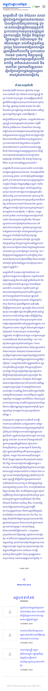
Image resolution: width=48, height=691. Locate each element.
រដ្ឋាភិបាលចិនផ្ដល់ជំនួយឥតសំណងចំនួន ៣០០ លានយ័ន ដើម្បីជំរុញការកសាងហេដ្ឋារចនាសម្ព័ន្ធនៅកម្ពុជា (32, 613)
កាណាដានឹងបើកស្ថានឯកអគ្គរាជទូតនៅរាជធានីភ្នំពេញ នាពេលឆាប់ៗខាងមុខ (32, 635)
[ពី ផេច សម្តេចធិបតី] (24, 85)
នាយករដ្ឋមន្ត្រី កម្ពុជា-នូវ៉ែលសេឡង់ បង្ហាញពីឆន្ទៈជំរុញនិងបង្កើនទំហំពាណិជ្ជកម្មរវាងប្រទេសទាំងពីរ (32, 658)
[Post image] (10, 612)
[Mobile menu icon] (43, 6)
